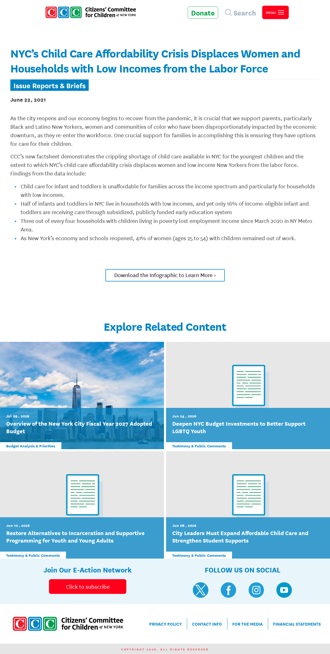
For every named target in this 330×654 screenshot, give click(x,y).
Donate (203, 12)
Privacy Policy (165, 623)
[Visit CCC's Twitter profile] (200, 590)
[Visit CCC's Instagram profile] (256, 590)
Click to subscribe (88, 586)
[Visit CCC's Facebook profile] (228, 590)
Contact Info (207, 623)
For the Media (247, 623)
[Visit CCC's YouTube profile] (284, 590)
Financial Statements (297, 623)
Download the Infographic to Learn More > (165, 275)
